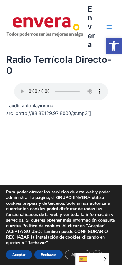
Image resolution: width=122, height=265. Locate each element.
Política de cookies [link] (41, 226)
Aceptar (19, 254)
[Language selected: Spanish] (92, 259)
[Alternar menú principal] (109, 27)
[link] (114, 46)
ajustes (13, 243)
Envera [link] (91, 26)
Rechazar (48, 254)
